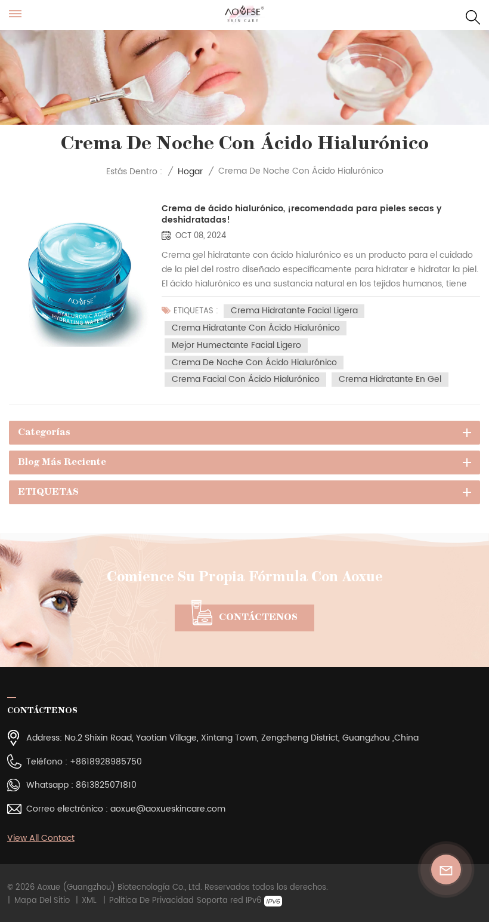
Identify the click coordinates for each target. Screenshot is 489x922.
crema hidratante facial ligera (294, 311)
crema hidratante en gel (390, 379)
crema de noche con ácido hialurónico (254, 362)
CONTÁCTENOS (258, 617)
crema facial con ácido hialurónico (246, 379)
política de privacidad (151, 901)
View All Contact (41, 838)
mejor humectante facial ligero (236, 345)
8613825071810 (106, 785)
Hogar (190, 171)
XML (89, 901)
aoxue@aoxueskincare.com (167, 809)
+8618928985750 (106, 762)
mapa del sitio (42, 901)
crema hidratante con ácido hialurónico (256, 328)
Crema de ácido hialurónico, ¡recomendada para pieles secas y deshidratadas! (302, 214)
